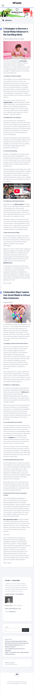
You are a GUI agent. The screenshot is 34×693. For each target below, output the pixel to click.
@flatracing (12, 611)
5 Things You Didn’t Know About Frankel (16, 641)
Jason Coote (8, 605)
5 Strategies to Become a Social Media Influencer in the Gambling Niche (15, 31)
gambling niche (7, 263)
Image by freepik (8, 302)
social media (23, 61)
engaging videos (8, 102)
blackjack (11, 437)
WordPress (16, 683)
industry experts (19, 204)
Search (7, 627)
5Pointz (17, 3)
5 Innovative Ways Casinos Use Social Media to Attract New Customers (16, 295)
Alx (26, 683)
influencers (25, 392)
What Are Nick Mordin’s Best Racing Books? (17, 643)
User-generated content (10, 519)
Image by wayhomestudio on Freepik (13, 39)
